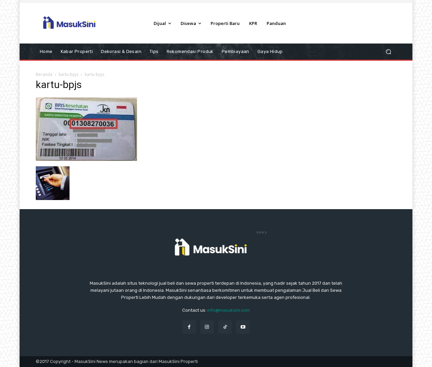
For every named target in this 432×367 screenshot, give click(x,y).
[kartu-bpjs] (86, 159)
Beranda (44, 74)
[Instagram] (207, 327)
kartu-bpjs (68, 74)
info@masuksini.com (228, 310)
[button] (388, 52)
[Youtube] (242, 327)
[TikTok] (225, 327)
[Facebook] (189, 327)
